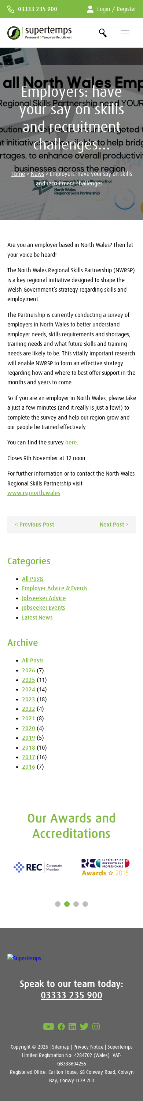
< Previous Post (34, 524)
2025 (28, 680)
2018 (28, 748)
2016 (28, 767)
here (71, 442)
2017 (28, 757)
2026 (28, 670)
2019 (28, 738)
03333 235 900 (37, 9)
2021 (28, 718)
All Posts (33, 579)
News (37, 174)
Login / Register (116, 9)
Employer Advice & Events (55, 588)
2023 (28, 699)
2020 (28, 728)
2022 (28, 709)
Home (18, 174)
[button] (57, 904)
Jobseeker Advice (44, 598)
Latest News (37, 617)
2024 (28, 689)
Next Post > (114, 524)
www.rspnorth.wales (33, 493)
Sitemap (60, 1047)
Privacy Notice (88, 1047)
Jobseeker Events (43, 608)
